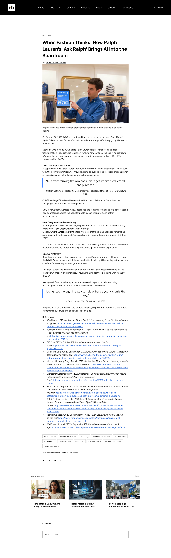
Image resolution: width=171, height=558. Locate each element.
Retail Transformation (68, 436)
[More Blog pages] (101, 7)
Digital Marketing (65, 441)
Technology (84, 436)
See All (137, 476)
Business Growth (94, 441)
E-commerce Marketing (101, 436)
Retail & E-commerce (60, 452)
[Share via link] (61, 460)
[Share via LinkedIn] (55, 460)
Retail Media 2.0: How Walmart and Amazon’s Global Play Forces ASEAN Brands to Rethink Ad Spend (85, 505)
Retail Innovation (50, 436)
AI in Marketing (49, 441)
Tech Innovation (120, 436)
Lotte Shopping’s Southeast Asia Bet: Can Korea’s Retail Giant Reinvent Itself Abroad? (121, 505)
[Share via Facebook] (43, 460)
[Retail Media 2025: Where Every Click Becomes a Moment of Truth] (48, 489)
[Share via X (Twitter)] (49, 460)
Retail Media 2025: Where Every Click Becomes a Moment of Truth (47, 505)
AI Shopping (79, 441)
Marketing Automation (113, 441)
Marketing (46, 452)
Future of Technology (52, 446)
